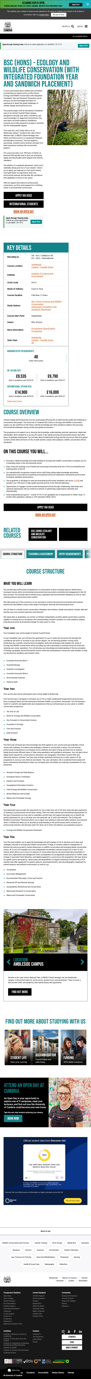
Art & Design (57, 1243)
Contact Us (37, 1334)
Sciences (40, 1250)
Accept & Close (58, 14)
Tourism (28, 1250)
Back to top (45, 1231)
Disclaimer (30, 1372)
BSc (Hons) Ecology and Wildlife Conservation (46, 303)
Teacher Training (40, 1243)
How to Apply (8, 1298)
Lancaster (60, 1280)
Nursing (77, 1257)
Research (65, 1306)
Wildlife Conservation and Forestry (15, 1243)
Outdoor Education (71, 1250)
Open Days (7, 1296)
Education (85, 1243)
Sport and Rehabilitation (46, 1257)
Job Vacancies (38, 1337)
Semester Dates (38, 1308)
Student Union (38, 1316)
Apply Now (83, 45)
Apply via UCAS (23, 195)
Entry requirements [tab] (70, 554)
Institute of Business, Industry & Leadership (15, 1335)
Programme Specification (43, 328)
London (71, 1280)
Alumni (64, 1303)
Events (35, 1342)
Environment (54, 1250)
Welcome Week (38, 1306)
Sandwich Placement (41, 309)
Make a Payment (39, 1311)
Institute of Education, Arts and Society (15, 1340)
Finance (35, 1301)
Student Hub (37, 1314)
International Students (23, 204)
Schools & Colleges (69, 1301)
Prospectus (36, 331)
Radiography (49, 1264)
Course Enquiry (9, 1314)
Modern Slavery (58, 1372)
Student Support (9, 1306)
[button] (14, 1370)
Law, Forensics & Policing (21, 1257)
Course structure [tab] (13, 554)
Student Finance (9, 1301)
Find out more (20, 992)
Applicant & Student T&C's (13, 1324)
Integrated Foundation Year (44, 306)
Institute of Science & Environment (16, 1350)
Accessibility (43, 1372)
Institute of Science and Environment (42, 275)
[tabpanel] (45, 734)
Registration (37, 1303)
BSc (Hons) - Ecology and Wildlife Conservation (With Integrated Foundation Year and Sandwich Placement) (41, 73)
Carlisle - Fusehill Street (42, 267)
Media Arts (71, 1243)
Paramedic (64, 1257)
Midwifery (63, 1264)
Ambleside (36, 264)
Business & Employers (69, 1296)
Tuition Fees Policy (14, 401)
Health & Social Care (31, 1264)
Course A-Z (8, 1316)
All (32, 342)
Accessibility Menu (80, 36)
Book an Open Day (24, 212)
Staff (72, 1342)
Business (16, 1250)
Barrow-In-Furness (69, 1278)
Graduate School (10, 1353)
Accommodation (10, 1303)
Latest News (37, 1339)
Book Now (13, 1118)
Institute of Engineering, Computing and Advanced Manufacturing (16, 1344)
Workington (83, 1280)
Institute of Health (10, 1347)
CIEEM (76, 480)
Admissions (8, 1321)
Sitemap (71, 1372)
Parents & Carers (68, 1298)
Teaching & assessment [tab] (40, 554)
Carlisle (84, 1278)
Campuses (7, 1311)
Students (72, 1336)
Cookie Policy (44, 14)
